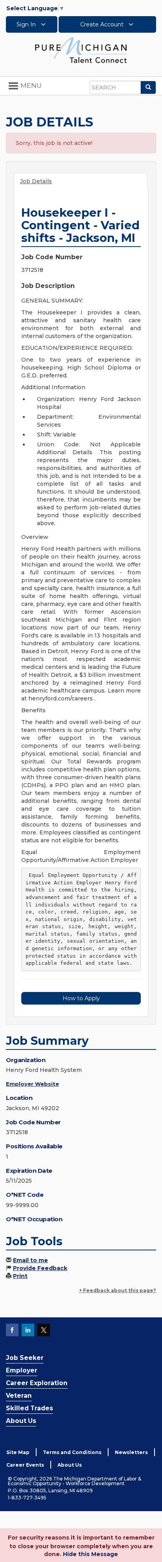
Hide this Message (90, 1554)
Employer (21, 1370)
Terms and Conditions (72, 1452)
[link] (81, 49)
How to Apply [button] (81, 998)
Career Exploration (37, 1383)
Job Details (36, 181)
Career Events (25, 1465)
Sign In (27, 24)
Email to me (30, 1260)
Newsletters (131, 1452)
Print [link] (20, 1276)
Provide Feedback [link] (40, 1268)
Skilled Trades (29, 1408)
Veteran (19, 1395)
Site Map (17, 1452)
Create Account (102, 24)
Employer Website (32, 1084)
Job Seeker (25, 1357)
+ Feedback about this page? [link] (117, 1290)
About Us (21, 1421)
